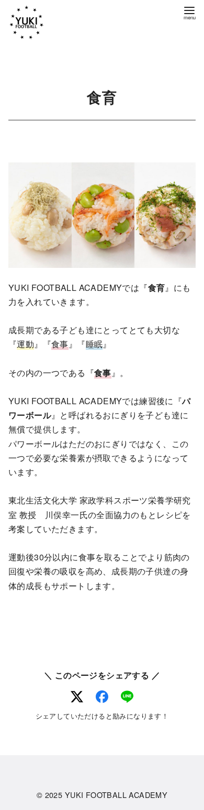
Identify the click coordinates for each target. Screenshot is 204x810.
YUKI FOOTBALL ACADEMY (116, 794)
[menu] (189, 12)
